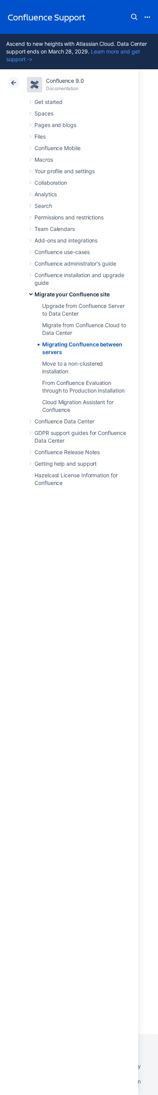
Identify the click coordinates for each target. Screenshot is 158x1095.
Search (134, 17)
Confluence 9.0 (65, 80)
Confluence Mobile (58, 148)
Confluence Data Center (64, 421)
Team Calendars (55, 229)
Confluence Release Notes (67, 452)
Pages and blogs (55, 125)
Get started (49, 102)
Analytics (46, 194)
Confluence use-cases (62, 252)
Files (40, 136)
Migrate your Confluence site (72, 294)
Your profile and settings (65, 171)
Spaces (44, 113)
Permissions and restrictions (69, 217)
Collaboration (51, 182)
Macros (44, 159)
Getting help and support (66, 463)
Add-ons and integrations (66, 240)
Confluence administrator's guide (75, 263)
